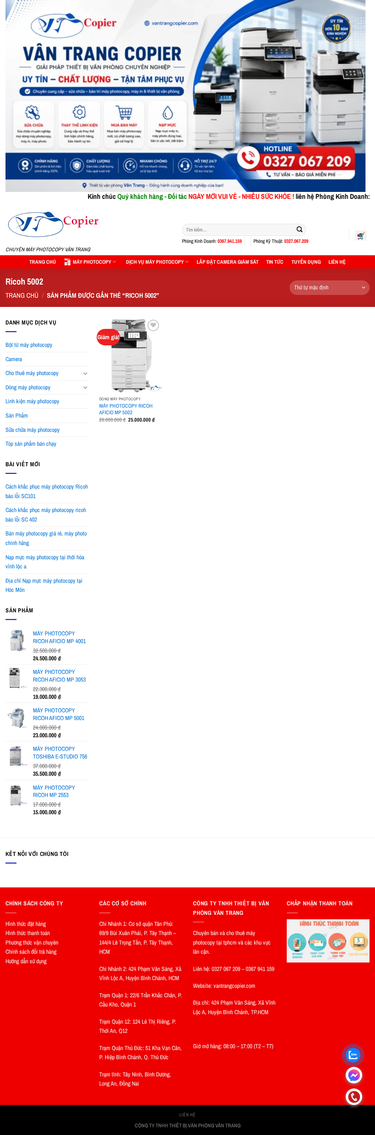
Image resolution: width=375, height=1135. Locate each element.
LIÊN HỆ (337, 261)
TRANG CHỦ (42, 261)
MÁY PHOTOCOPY (92, 261)
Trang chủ (21, 295)
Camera (13, 359)
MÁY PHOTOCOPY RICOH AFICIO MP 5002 (126, 409)
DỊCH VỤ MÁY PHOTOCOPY (155, 261)
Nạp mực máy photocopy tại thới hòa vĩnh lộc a (44, 562)
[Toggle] (85, 373)
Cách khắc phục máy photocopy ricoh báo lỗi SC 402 (45, 514)
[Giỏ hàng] (361, 235)
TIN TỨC (274, 261)
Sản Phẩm (16, 415)
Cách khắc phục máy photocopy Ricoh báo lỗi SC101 (46, 491)
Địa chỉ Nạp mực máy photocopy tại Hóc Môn (43, 585)
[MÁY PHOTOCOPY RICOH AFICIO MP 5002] (130, 355)
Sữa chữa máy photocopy (32, 430)
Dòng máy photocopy (28, 387)
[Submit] (299, 229)
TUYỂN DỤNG (306, 261)
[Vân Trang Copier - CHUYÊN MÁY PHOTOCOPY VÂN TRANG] (88, 224)
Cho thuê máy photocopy (32, 373)
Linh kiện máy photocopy (32, 401)
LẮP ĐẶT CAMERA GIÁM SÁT (228, 261)
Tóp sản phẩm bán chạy (30, 443)
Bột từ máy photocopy (28, 345)
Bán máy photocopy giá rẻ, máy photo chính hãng (46, 538)
